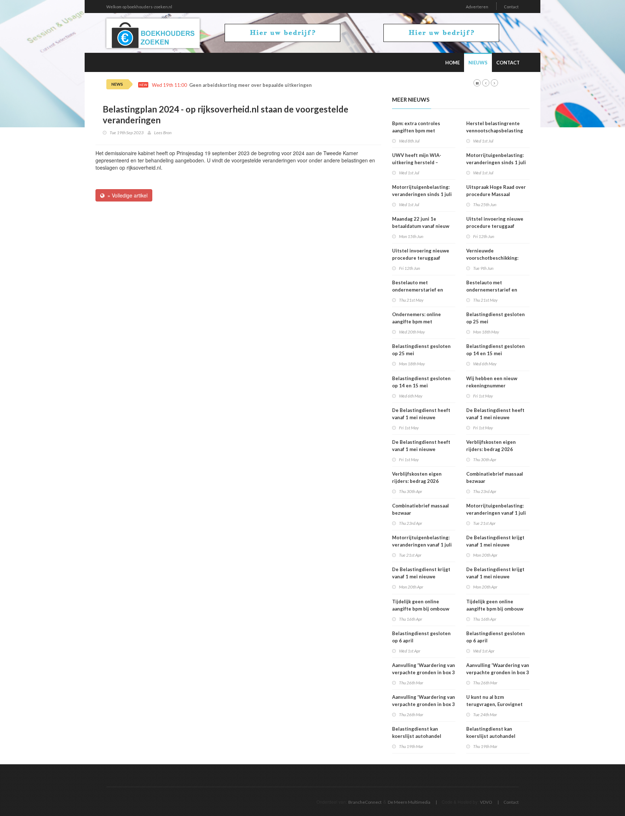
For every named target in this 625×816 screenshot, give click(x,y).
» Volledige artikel (126, 195)
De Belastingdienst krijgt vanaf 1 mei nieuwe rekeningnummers (421, 576)
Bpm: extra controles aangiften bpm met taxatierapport (416, 130)
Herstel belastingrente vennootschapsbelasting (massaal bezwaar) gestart (496, 130)
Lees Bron (162, 132)
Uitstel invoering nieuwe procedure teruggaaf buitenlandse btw (420, 258)
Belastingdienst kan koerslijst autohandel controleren (416, 736)
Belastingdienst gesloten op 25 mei (421, 349)
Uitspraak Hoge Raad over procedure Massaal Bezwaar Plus (496, 194)
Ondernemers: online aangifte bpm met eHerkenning (416, 321)
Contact (511, 6)
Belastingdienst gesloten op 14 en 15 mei (421, 381)
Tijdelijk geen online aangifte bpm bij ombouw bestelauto (420, 609)
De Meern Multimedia (409, 802)
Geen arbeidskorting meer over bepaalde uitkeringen (250, 85)
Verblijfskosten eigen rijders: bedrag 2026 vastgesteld (417, 481)
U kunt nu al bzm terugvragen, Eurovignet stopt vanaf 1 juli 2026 (494, 704)
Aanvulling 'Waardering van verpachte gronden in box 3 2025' (423, 672)
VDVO (486, 802)
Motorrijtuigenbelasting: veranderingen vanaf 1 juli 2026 (422, 545)
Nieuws (478, 62)
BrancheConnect (365, 802)
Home (452, 62)
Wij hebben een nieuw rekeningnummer (491, 381)
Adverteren (477, 6)
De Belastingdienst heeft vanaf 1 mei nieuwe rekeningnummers (421, 417)
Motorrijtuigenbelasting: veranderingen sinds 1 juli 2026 (422, 194)
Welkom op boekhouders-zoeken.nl (139, 6)
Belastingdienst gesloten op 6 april (421, 636)
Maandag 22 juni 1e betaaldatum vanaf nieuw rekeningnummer (420, 226)
